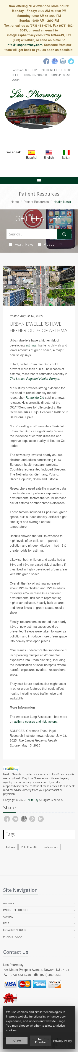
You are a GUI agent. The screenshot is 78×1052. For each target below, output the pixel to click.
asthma (31, 345)
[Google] (55, 61)
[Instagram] (63, 61)
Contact (9, 916)
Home (15, 201)
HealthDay (32, 800)
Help (34, 70)
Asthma (10, 847)
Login (16, 79)
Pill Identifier (50, 70)
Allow (17, 1040)
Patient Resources (36, 201)
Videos (49, 244)
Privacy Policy (13, 936)
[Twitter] (71, 61)
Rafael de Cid (35, 397)
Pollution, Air (29, 847)
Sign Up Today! (60, 75)
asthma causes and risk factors (35, 721)
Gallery (8, 903)
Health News (24, 244)
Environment (50, 847)
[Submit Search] (64, 234)
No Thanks (40, 1040)
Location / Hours (35, 75)
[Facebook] (46, 61)
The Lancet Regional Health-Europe (34, 378)
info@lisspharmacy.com (24, 44)
